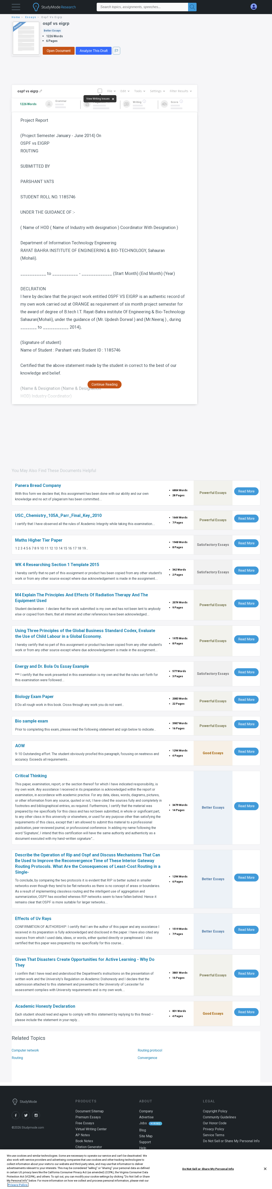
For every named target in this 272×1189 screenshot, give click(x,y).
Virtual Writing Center (91, 1129)
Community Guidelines (219, 1117)
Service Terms (213, 1135)
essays (30, 17)
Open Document (59, 51)
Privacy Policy (213, 1129)
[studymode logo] (61, 7)
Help (142, 1148)
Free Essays (84, 1123)
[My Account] (255, 7)
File (109, 91)
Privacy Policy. (18, 1184)
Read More (246, 491)
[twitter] (27, 1118)
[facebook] (17, 1118)
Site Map (146, 1136)
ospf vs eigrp (56, 23)
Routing (17, 1058)
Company (146, 1111)
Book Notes (84, 1141)
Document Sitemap (89, 1111)
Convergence (147, 1058)
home (16, 17)
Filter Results (179, 91)
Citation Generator (88, 1147)
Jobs (143, 1123)
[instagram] (36, 1118)
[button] (16, 8)
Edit (123, 91)
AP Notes (82, 1135)
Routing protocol (150, 1050)
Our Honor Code (215, 1123)
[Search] (192, 7)
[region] (136, 1169)
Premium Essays (88, 1117)
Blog (142, 1130)
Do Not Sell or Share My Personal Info (208, 1168)
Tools (138, 91)
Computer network (25, 1050)
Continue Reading (105, 384)
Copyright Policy (215, 1111)
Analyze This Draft (94, 51)
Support (145, 1142)
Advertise (146, 1117)
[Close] (265, 1168)
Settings (156, 91)
